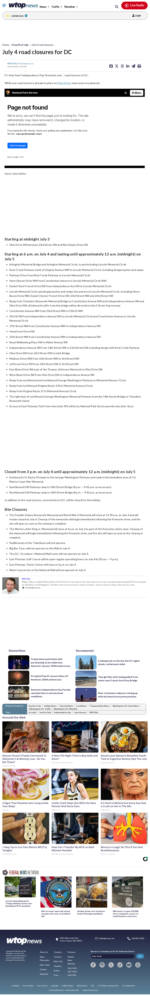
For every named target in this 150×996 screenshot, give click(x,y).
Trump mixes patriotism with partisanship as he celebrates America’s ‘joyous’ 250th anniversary (51, 662)
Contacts (58, 957)
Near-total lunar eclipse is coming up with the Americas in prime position (118, 695)
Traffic (55, 6)
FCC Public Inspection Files (108, 986)
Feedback (15, 986)
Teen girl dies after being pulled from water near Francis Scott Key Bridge (118, 678)
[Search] (116, 7)
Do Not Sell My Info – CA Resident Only (64, 990)
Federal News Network (71, 960)
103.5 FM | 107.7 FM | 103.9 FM (72, 971)
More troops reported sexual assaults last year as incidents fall (56, 913)
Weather (69, 6)
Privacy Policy (28, 986)
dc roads (32, 712)
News (43, 6)
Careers (43, 969)
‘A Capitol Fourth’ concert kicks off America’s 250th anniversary (49, 678)
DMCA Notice (82, 986)
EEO (92, 986)
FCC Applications (128, 986)
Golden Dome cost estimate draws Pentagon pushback (91, 912)
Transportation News (99, 706)
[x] (111, 965)
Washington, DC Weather (65, 709)
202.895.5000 (138, 938)
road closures (80, 712)
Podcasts (71, 952)
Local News (81, 706)
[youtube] (129, 965)
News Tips (58, 961)
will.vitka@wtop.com (26, 63)
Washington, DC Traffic (40, 709)
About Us (44, 952)
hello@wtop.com (106, 938)
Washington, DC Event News (125, 706)
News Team (45, 965)
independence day (62, 712)
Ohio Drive (63, 83)
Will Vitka (12, 63)
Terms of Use (42, 986)
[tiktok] (120, 965)
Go (140, 956)
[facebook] (93, 965)
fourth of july (45, 712)
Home (5, 44)
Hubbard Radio (67, 986)
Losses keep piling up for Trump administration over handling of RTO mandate (19, 903)
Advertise (44, 974)
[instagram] (102, 965)
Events (56, 970)
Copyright (54, 986)
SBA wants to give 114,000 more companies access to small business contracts (125, 913)
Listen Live (17, 15)
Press (56, 975)
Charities (57, 966)
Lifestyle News (66, 706)
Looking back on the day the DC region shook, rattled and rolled (119, 662)
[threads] (137, 965)
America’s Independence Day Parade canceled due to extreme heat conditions (50, 693)
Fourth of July (35, 706)
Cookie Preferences (90, 990)
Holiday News (50, 706)
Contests (58, 952)
